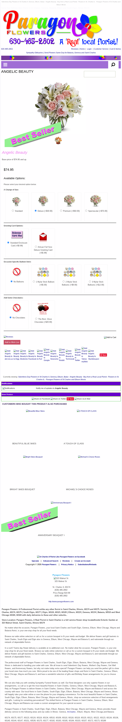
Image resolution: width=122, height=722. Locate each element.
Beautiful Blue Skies (24, 443)
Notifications (7, 384)
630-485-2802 (7, 49)
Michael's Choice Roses (79, 489)
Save (104, 355)
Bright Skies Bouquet (22, 489)
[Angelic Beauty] (17, 238)
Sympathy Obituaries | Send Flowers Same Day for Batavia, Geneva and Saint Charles (61, 53)
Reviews (74, 49)
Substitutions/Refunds (87, 564)
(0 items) (115, 49)
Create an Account (82, 561)
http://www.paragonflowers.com (61, 602)
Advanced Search (50, 561)
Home (82, 49)
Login (89, 49)
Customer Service (101, 49)
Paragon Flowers (49, 564)
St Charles (71, 712)
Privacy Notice (67, 564)
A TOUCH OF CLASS (74, 443)
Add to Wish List (12, 342)
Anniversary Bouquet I (51, 535)
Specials (35, 561)
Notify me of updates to (52, 388)
